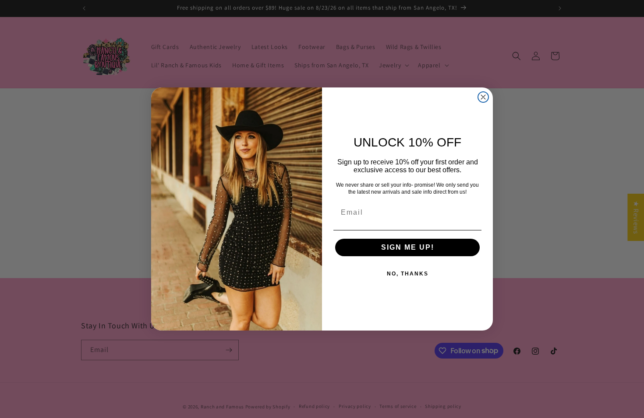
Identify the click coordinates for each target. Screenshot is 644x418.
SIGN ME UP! (407, 247)
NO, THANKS (407, 274)
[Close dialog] (483, 97)
